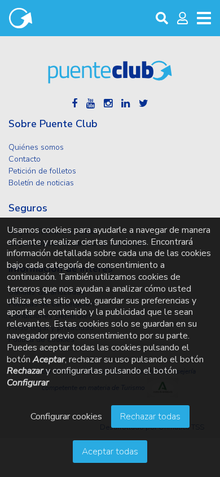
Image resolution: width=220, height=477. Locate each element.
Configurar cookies (66, 416)
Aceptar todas (110, 451)
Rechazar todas (150, 416)
